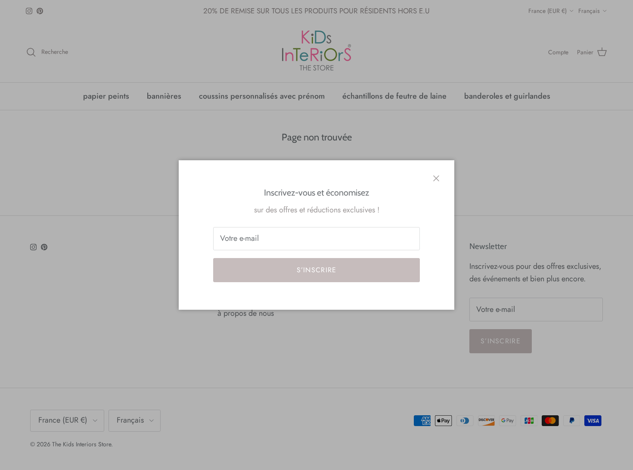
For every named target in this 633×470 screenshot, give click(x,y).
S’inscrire (317, 270)
